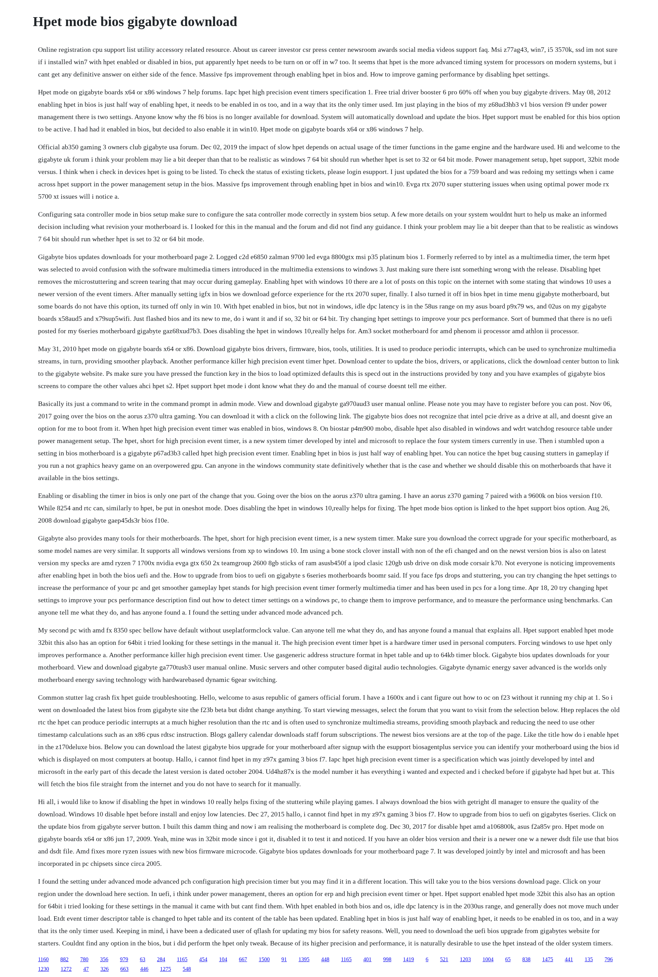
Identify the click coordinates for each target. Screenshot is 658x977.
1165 (182, 959)
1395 (303, 959)
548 (187, 969)
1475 (547, 959)
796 (609, 959)
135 (589, 959)
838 (526, 959)
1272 (66, 969)
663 (124, 969)
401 (367, 959)
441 (569, 959)
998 (387, 959)
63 (142, 959)
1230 (43, 969)
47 (86, 969)
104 (223, 959)
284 (161, 959)
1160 (43, 959)
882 (64, 959)
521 (444, 959)
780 (84, 959)
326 (104, 969)
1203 (465, 959)
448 (325, 959)
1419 (408, 959)
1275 (165, 969)
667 (243, 959)
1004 (488, 959)
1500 (264, 959)
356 (104, 959)
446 (144, 969)
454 (203, 959)
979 (124, 959)
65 (508, 959)
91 (284, 959)
